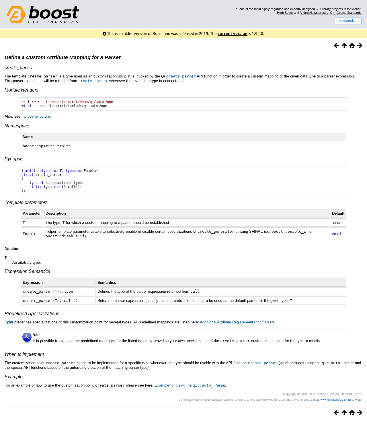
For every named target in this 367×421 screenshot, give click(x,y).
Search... (350, 21)
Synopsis (14, 158)
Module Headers (21, 90)
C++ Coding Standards (346, 12)
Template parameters (26, 202)
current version (232, 33)
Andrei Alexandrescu (314, 12)
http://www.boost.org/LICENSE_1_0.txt (337, 399)
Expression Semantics (27, 271)
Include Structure (36, 116)
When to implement (24, 354)
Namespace (17, 125)
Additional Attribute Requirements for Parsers (237, 322)
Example (14, 376)
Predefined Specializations (32, 313)
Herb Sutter (285, 12)
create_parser (19, 67)
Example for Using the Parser (190, 385)
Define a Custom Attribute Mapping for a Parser (63, 57)
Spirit (9, 322)
